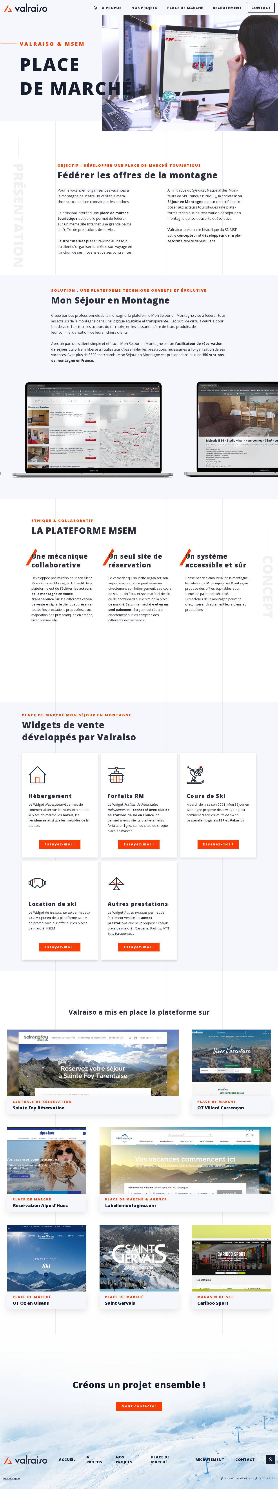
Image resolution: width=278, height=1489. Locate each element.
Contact (261, 7)
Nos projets (144, 7)
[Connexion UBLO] (4, 1486)
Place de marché (185, 7)
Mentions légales (11, 1478)
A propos (112, 7)
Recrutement (227, 7)
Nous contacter (139, 1406)
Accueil (67, 1459)
